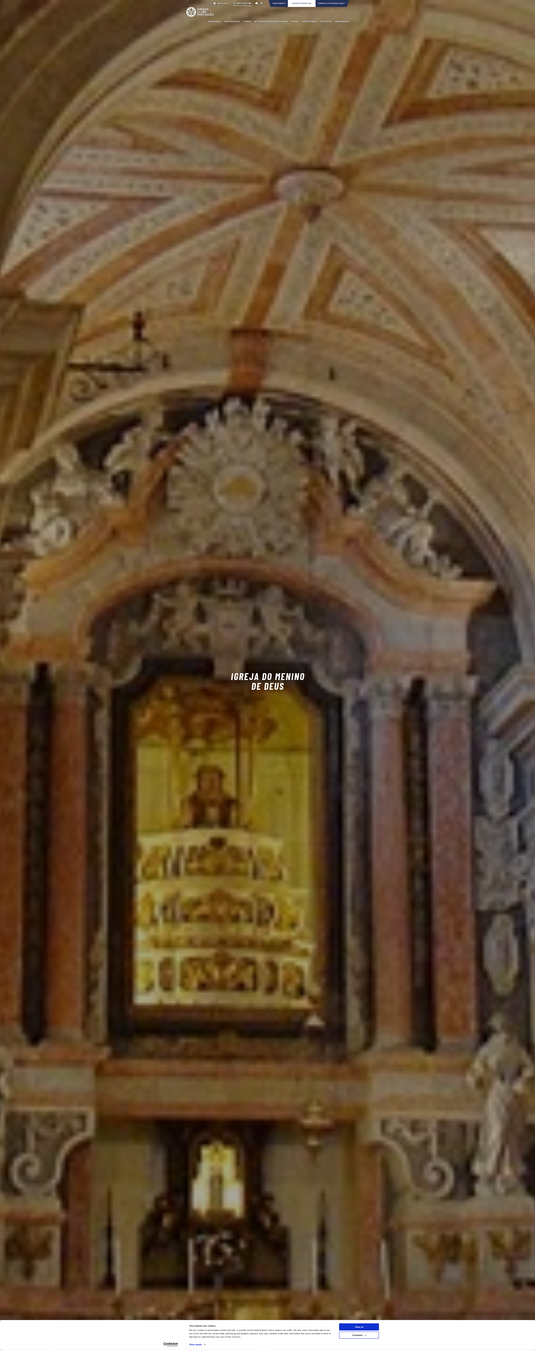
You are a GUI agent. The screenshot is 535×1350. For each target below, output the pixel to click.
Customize (357, 1335)
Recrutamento (279, 3)
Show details (195, 1344)
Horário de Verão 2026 (302, 3)
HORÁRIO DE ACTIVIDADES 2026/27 (331, 3)
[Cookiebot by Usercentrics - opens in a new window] (171, 1344)
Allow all (359, 1327)
